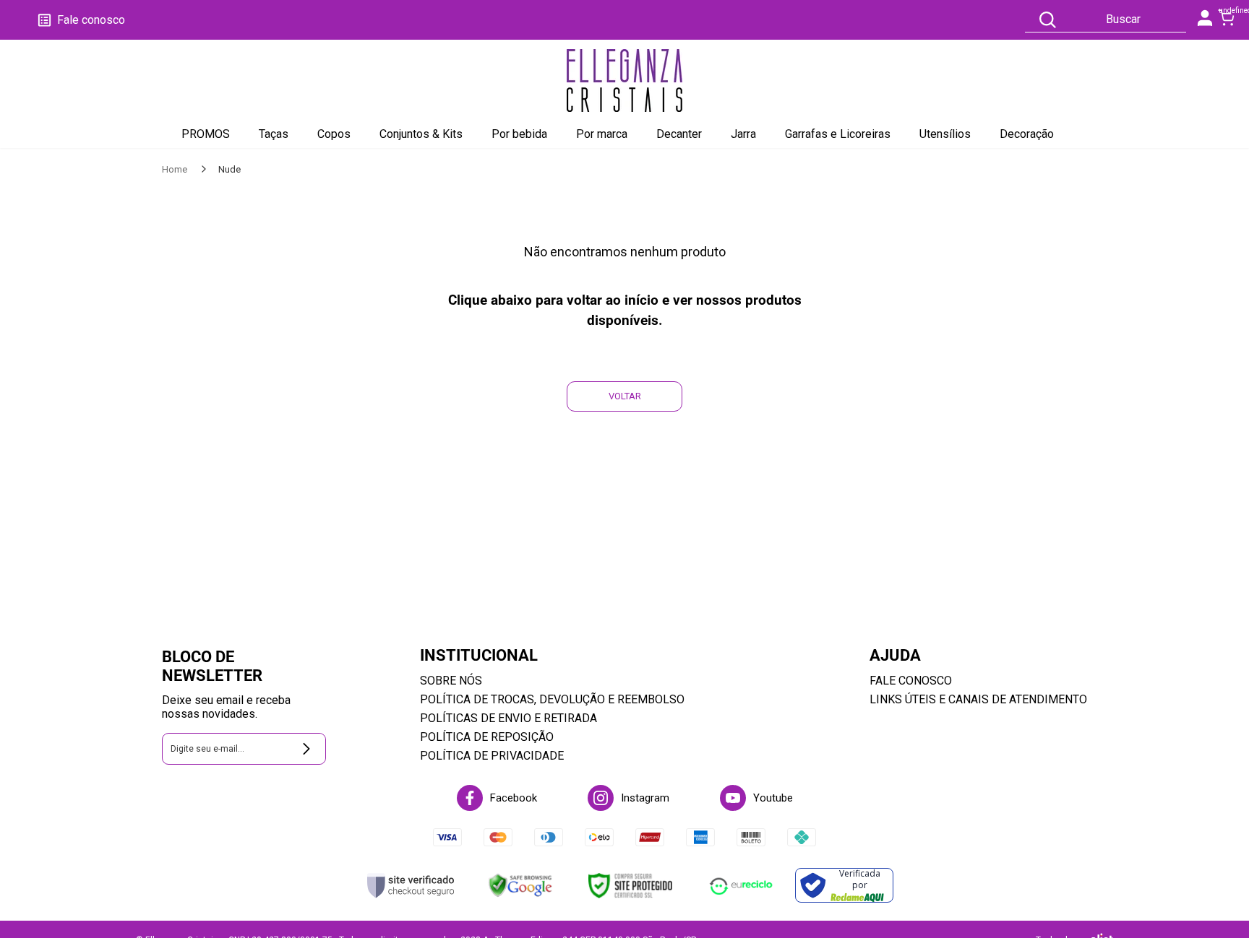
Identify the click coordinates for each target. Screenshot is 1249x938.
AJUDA (895, 655)
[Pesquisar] (1047, 20)
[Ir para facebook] (470, 798)
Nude (229, 169)
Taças (273, 134)
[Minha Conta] (1205, 22)
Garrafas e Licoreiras (837, 134)
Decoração (1027, 134)
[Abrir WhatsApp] (1213, 902)
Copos (334, 134)
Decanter (679, 134)
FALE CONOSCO (911, 680)
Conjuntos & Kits (421, 134)
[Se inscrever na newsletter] (306, 749)
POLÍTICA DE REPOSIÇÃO (487, 737)
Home (175, 169)
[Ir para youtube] (733, 798)
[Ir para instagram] (601, 798)
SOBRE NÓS (451, 680)
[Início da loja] (624, 80)
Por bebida (519, 134)
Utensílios (945, 134)
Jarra (743, 134)
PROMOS (205, 134)
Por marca (601, 134)
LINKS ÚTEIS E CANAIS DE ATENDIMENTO (978, 699)
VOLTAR (625, 396)
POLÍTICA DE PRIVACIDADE (492, 756)
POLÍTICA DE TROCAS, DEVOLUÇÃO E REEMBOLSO (552, 699)
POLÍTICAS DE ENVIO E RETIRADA (508, 718)
